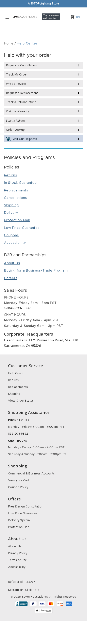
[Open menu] (7, 17)
